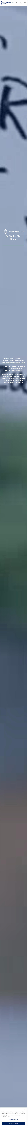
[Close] (25, 1109)
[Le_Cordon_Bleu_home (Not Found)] (7, 3)
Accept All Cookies (13, 1123)
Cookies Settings (13, 1119)
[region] (13, 1116)
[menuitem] (17, 3)
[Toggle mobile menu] (25, 3)
